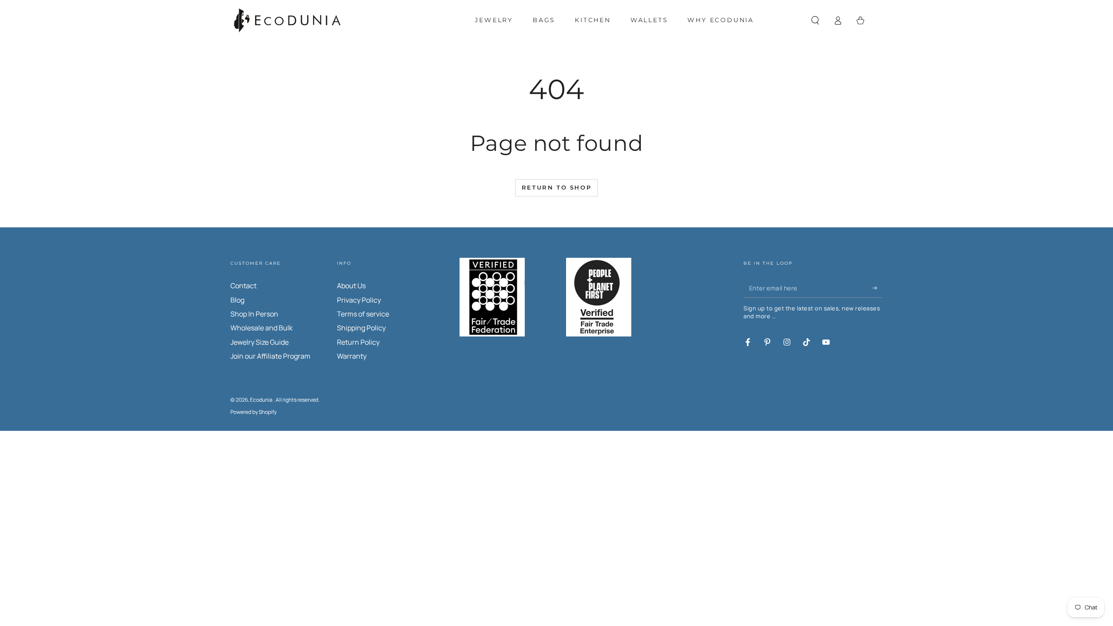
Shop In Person (254, 314)
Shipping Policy (361, 328)
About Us (351, 285)
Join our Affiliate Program (270, 356)
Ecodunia (261, 399)
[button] (815, 20)
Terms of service (363, 314)
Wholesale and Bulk (261, 328)
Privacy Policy (359, 300)
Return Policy (358, 342)
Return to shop (556, 187)
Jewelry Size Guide (259, 342)
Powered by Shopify (253, 412)
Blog (237, 300)
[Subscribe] (878, 287)
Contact (243, 285)
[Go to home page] (287, 20)
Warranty (352, 356)
